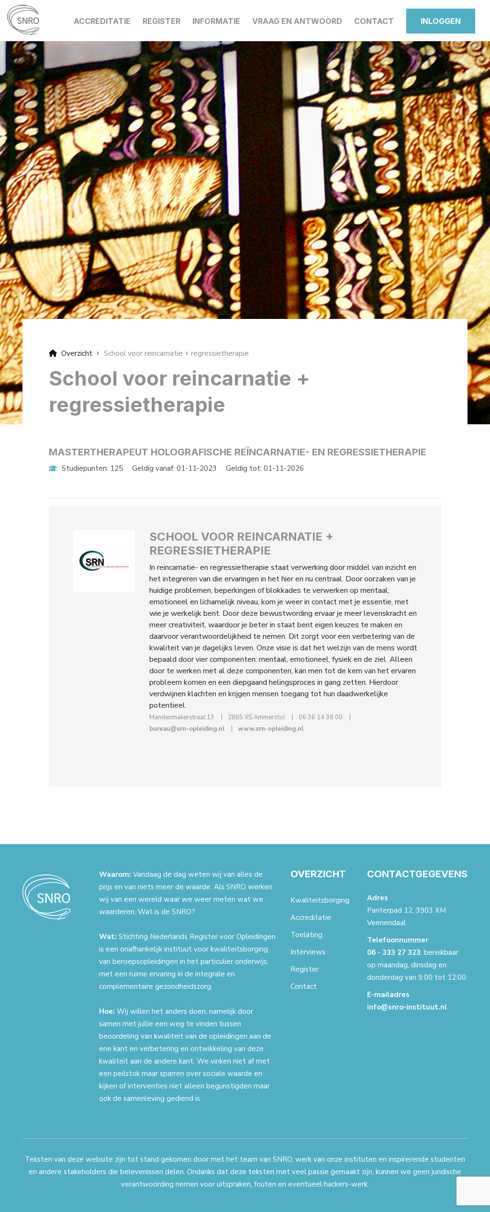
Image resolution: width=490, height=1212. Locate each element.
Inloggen (441, 21)
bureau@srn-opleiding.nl (186, 729)
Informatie (216, 21)
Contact (374, 21)
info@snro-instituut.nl (407, 1007)
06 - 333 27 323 (394, 952)
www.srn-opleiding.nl (270, 729)
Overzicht (75, 353)
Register (161, 21)
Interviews (307, 952)
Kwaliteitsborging (319, 900)
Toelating (306, 935)
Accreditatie (102, 21)
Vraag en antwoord (297, 21)
